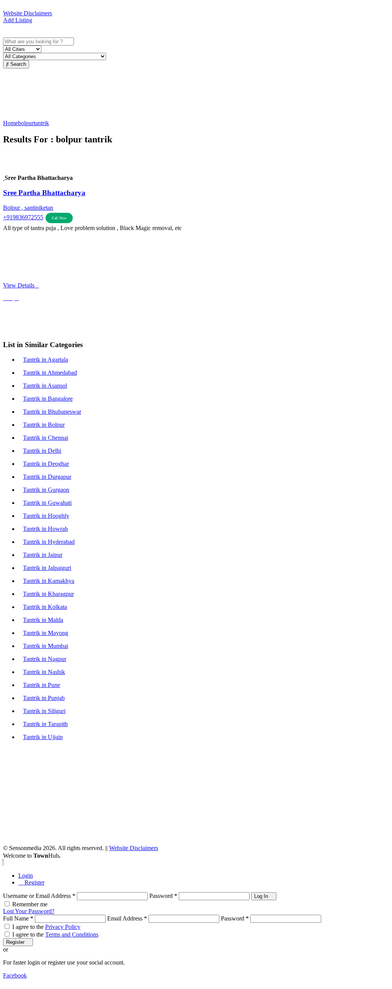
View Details (18, 285)
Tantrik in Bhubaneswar (52, 411)
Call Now (59, 218)
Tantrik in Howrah (45, 529)
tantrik (41, 123)
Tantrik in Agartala (45, 359)
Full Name (18, 918)
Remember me (29, 904)
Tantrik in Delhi (42, 450)
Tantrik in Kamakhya (48, 581)
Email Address (127, 918)
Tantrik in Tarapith (45, 724)
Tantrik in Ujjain (43, 737)
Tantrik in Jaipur (42, 555)
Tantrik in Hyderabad (49, 542)
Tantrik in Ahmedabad (50, 372)
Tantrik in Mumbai (45, 646)
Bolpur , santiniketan (28, 207)
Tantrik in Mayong (45, 633)
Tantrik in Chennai (45, 437)
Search (17, 64)
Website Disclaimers (27, 13)
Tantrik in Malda (43, 620)
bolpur (26, 123)
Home (10, 123)
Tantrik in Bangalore (48, 398)
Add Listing (17, 20)
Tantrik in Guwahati (47, 502)
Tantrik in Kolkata (45, 607)
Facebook (15, 975)
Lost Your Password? (28, 911)
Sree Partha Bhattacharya (44, 193)
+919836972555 (23, 217)
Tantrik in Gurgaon (46, 489)
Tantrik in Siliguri (44, 711)
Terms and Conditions (71, 934)
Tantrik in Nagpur (44, 659)
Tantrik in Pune (41, 685)
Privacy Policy (62, 927)
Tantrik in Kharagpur (48, 594)
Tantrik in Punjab (44, 698)
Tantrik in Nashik (44, 672)
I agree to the (46, 927)
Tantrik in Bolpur (44, 424)
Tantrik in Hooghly (46, 515)
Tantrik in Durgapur (47, 476)
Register (33, 882)
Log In (262, 896)
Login (25, 875)
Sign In (16, 27)
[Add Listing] (5, 34)
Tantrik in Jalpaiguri (47, 568)
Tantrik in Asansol (45, 385)
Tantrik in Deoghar (46, 463)
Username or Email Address (39, 896)
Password (163, 896)
